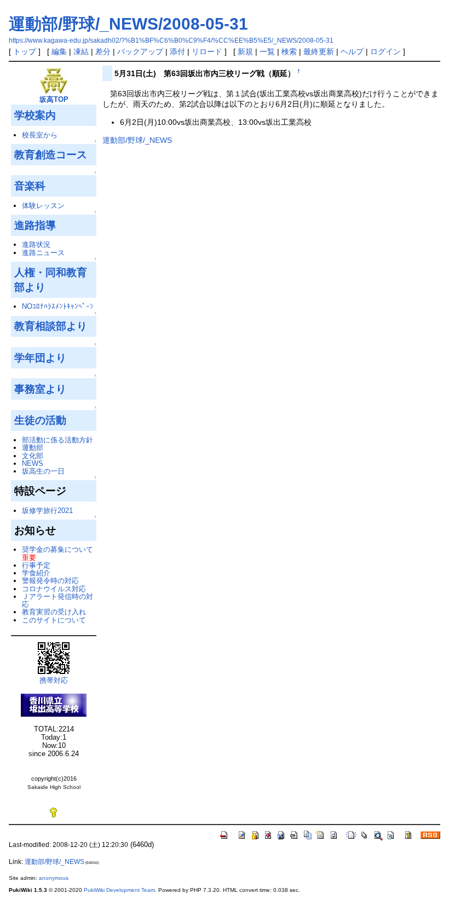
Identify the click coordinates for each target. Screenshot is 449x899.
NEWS (32, 463)
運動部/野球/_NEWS (137, 140)
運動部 (32, 447)
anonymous (53, 878)
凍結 (81, 51)
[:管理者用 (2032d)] (53, 812)
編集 (59, 51)
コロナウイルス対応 (54, 589)
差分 (103, 51)
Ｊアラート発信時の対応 (57, 600)
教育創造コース (50, 154)
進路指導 (35, 225)
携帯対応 (53, 680)
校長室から (39, 135)
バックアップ (140, 51)
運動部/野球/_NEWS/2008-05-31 (128, 24)
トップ (24, 51)
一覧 (267, 51)
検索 (289, 51)
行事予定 (36, 565)
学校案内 (35, 115)
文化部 (32, 456)
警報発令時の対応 (50, 581)
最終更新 (318, 51)
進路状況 (36, 244)
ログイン (385, 51)
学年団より (40, 357)
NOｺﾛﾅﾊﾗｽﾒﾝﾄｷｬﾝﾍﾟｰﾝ (58, 306)
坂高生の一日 (43, 471)
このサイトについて (54, 620)
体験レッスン (43, 205)
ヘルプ (352, 51)
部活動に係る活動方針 (57, 440)
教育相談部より (50, 326)
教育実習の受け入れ (54, 612)
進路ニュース (43, 253)
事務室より (40, 389)
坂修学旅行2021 (47, 510)
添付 (177, 51)
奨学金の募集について (57, 549)
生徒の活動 (40, 420)
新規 (245, 51)
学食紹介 (36, 573)
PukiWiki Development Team (119, 890)
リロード (207, 51)
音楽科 (29, 186)
